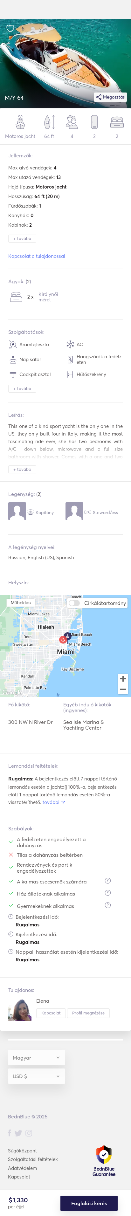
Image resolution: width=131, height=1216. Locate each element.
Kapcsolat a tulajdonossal (36, 256)
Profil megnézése (88, 1012)
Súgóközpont (22, 1151)
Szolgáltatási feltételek (33, 1159)
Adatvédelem (22, 1168)
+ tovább (22, 238)
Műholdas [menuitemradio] (21, 602)
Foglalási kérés (89, 1203)
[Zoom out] (123, 690)
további (52, 802)
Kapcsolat (51, 1012)
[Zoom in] (123, 679)
